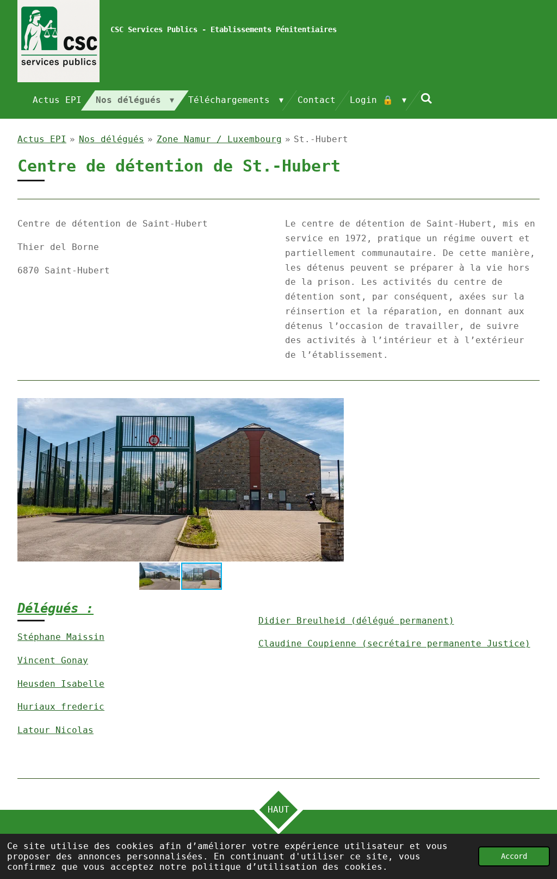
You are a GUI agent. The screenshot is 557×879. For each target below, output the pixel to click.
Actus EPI (41, 139)
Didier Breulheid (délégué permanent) (356, 620)
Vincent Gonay (52, 660)
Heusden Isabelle (60, 684)
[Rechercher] (426, 98)
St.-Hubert (321, 139)
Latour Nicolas (55, 730)
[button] (334, 408)
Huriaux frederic (60, 706)
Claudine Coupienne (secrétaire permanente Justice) (394, 643)
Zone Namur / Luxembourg (219, 139)
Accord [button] (514, 856)
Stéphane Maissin (60, 637)
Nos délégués (111, 139)
